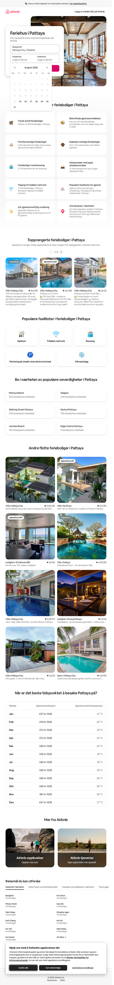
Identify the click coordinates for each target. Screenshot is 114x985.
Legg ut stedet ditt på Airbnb (90, 11)
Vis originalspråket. (78, 3)
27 (31, 101)
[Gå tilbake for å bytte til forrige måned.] (15, 67)
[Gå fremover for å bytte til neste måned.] (47, 67)
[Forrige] (51, 252)
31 (15, 107)
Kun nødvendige (53, 968)
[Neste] (61, 252)
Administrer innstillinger (83, 968)
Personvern (52, 980)
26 (25, 101)
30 (47, 101)
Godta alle (23, 968)
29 (42, 101)
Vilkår (62, 980)
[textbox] (22, 59)
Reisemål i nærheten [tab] (15, 887)
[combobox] (34, 50)
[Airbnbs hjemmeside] (13, 11)
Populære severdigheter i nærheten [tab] (78, 887)
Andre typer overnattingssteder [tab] (43, 887)
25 (20, 101)
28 (36, 101)
